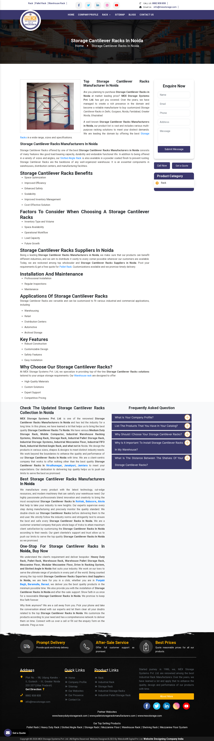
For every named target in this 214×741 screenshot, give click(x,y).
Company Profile (88, 14)
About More (166, 696)
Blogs (132, 14)
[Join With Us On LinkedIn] (97, 5)
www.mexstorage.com (150, 715)
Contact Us (147, 14)
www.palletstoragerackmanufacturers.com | (113, 715)
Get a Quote (182, 165)
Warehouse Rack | (132, 727)
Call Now (162, 165)
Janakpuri (70, 465)
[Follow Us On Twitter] (88, 5)
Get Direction (34, 689)
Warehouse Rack (56, 3)
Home (71, 14)
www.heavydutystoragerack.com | (70, 715)
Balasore (91, 501)
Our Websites (76, 690)
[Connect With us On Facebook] (79, 5)
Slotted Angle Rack (70, 158)
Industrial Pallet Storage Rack (114, 695)
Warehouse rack (83, 375)
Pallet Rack (40, 3)
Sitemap (120, 14)
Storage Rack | (92, 727)
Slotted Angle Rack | (72, 727)
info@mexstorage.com (165, 7)
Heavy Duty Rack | (51, 727)
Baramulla (33, 584)
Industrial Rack (106, 682)
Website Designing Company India (163, 738)
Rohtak (80, 501)
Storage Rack (105, 686)
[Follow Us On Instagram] (107, 5)
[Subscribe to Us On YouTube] (116, 5)
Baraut (45, 584)
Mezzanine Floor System (174, 727)
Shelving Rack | (150, 727)
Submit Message (174, 149)
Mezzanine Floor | (111, 727)
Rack (30, 3)
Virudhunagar (54, 465)
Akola (101, 501)
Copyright (25, 739)
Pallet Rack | (33, 727)
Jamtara (83, 465)
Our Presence (76, 695)
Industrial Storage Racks (111, 690)
